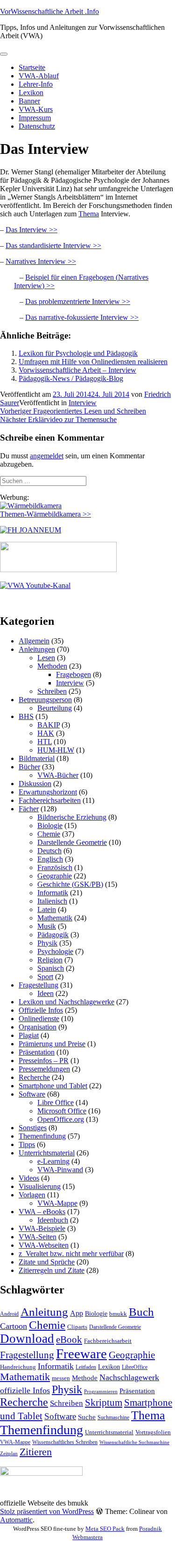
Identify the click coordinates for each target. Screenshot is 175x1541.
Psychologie (55, 951)
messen (61, 1378)
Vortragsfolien (153, 1432)
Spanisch (50, 968)
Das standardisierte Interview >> (53, 245)
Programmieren (101, 1391)
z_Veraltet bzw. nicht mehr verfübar (71, 1254)
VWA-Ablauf (39, 76)
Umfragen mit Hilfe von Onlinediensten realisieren (93, 362)
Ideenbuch (52, 1220)
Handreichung (18, 1366)
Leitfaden (86, 1367)
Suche (87, 1417)
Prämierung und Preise (52, 1044)
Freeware (81, 1353)
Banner (29, 101)
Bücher (29, 767)
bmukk (118, 1313)
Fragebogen (73, 674)
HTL (44, 742)
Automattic (16, 1520)
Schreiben (52, 691)
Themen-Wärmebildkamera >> (45, 514)
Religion (50, 960)
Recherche (34, 1077)
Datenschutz (37, 126)
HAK (45, 733)
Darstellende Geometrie (72, 842)
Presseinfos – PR (44, 1060)
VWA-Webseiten (44, 1245)
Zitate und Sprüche (47, 1262)
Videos (29, 1178)
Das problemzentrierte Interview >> (77, 301)
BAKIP (48, 725)
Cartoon (13, 1326)
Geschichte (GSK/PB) (70, 884)
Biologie (50, 825)
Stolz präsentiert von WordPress (47, 1511)
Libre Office (55, 1102)
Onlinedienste (39, 1019)
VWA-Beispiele (42, 1228)
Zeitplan (9, 1453)
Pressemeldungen (44, 1069)
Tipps (27, 1144)
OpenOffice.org (60, 1119)
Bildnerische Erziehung (71, 817)
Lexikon (31, 93)
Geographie (54, 876)
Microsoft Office (61, 1111)
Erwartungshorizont (48, 792)
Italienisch (52, 901)
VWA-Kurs (36, 109)
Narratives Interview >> (41, 261)
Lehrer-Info (36, 84)
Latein (46, 909)
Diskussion (35, 784)
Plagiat (29, 1035)
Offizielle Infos (41, 1010)
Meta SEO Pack (105, 1528)
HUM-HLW (55, 750)
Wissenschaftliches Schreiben (65, 1442)
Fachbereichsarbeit (108, 1340)
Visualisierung (40, 1186)
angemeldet (46, 456)
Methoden (52, 666)
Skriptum (103, 1402)
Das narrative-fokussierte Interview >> (82, 317)
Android (9, 1314)
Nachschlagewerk (129, 1377)
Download (27, 1339)
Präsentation (37, 1052)
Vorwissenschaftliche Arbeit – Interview (77, 370)
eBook (69, 1339)
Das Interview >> (31, 230)
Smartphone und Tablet (53, 1086)
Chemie (48, 834)
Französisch (54, 867)
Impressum (35, 118)
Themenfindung (42, 1136)
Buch (141, 1312)
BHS (26, 716)
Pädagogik (53, 935)
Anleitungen (37, 649)
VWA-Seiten (37, 1237)
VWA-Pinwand (60, 1170)
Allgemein (34, 641)
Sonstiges (33, 1128)
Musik (46, 926)
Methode (85, 1378)
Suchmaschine (113, 1417)
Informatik (52, 893)
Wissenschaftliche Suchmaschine (134, 1442)
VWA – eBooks (42, 1212)
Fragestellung (38, 985)
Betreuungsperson (45, 700)
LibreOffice (134, 1367)
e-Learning (53, 1161)
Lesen (46, 658)
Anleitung (44, 1312)
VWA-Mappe (57, 1203)
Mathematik (54, 918)
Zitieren (36, 1452)
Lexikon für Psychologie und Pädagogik (78, 353)
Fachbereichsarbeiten (50, 800)
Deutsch (49, 851)
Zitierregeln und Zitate (51, 1270)
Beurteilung (54, 708)
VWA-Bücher (57, 775)
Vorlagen (32, 1195)
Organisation (37, 1027)
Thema (88, 214)
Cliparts (77, 1326)
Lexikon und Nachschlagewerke (66, 1002)
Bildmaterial (37, 758)
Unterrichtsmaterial (47, 1153)
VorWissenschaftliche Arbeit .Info (49, 11)
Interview (83, 403)
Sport (45, 977)
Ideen (45, 993)
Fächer (29, 809)
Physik (47, 943)
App (76, 1313)
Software (32, 1094)
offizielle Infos (25, 1390)
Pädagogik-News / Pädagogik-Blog (71, 378)
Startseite (32, 67)
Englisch (50, 859)
